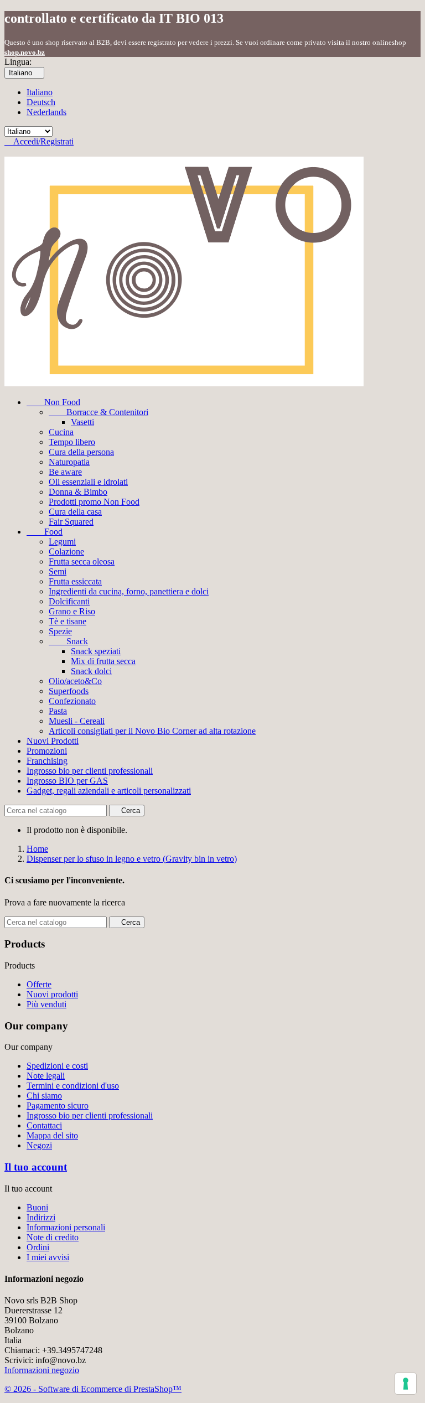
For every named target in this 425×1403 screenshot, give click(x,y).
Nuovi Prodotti (53, 740)
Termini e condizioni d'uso (73, 1085)
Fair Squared (71, 521)
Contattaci (44, 1125)
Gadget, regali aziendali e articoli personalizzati (109, 790)
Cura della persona (81, 452)
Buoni (37, 1207)
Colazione (66, 551)
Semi (57, 571)
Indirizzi (41, 1217)
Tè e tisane (67, 621)
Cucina (61, 432)
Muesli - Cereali (77, 721)
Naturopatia (69, 462)
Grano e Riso (72, 611)
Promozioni (47, 750)
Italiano (40, 92)
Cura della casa (75, 511)
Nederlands (46, 112)
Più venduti (46, 1004)
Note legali (46, 1075)
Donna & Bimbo (78, 491)
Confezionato (72, 701)
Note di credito (53, 1237)
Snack (68, 641)
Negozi (39, 1145)
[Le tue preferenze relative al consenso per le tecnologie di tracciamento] (405, 1383)
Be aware (65, 472)
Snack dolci (91, 671)
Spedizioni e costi (57, 1065)
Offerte (39, 984)
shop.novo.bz (24, 52)
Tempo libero (72, 442)
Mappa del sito (52, 1135)
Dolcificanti (69, 601)
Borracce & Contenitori (98, 412)
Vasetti (82, 422)
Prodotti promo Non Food (94, 501)
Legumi (62, 541)
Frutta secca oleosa (82, 561)
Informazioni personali (66, 1227)
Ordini (38, 1247)
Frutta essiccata (75, 581)
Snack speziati (96, 651)
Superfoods (69, 691)
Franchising (47, 760)
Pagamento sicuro (58, 1105)
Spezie (60, 631)
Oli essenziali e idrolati (88, 481)
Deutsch (41, 102)
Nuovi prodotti (52, 994)
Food (45, 531)
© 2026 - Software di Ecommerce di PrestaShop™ (93, 1389)
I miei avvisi (48, 1257)
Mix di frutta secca (103, 661)
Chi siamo (44, 1095)
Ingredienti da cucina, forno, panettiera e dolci (129, 591)
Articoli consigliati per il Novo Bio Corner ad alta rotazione (152, 731)
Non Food (53, 402)
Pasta (58, 711)
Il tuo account (35, 1167)
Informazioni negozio (41, 1370)
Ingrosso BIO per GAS (67, 780)
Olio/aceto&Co (75, 681)
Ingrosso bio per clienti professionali (90, 770)
